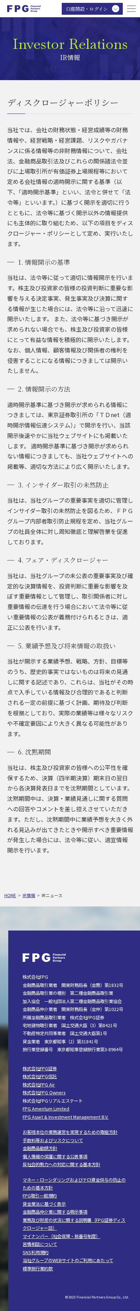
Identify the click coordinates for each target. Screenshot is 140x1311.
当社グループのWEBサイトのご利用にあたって (68, 1260)
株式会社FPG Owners (44, 1092)
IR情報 (29, 895)
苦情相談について (40, 1244)
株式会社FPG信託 (40, 1076)
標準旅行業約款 (38, 1268)
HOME (10, 895)
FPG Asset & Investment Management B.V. (65, 1117)
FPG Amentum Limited (46, 1108)
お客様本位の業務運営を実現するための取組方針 (70, 1132)
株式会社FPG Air (39, 1084)
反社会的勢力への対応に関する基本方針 (61, 1164)
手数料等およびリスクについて (53, 1140)
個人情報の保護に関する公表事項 (55, 1156)
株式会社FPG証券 (40, 1068)
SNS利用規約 (35, 1252)
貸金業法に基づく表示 (44, 1204)
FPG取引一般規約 (40, 1195)
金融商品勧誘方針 (40, 1148)
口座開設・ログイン (87, 8)
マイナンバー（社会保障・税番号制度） (61, 1236)
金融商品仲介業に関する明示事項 (55, 1212)
